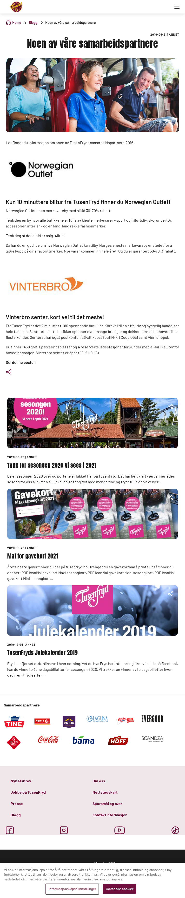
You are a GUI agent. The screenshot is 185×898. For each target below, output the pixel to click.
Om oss (98, 780)
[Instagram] (64, 830)
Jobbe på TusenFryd (28, 792)
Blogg (16, 814)
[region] (92, 880)
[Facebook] (9, 830)
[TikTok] (175, 830)
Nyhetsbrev (21, 780)
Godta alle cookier (119, 889)
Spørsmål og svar (107, 803)
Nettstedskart (105, 792)
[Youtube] (119, 830)
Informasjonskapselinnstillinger (72, 889)
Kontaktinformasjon (109, 814)
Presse (17, 803)
